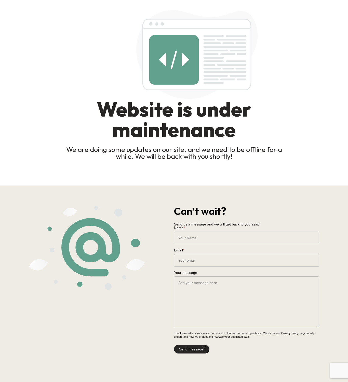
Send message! (191, 349)
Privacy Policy (290, 333)
